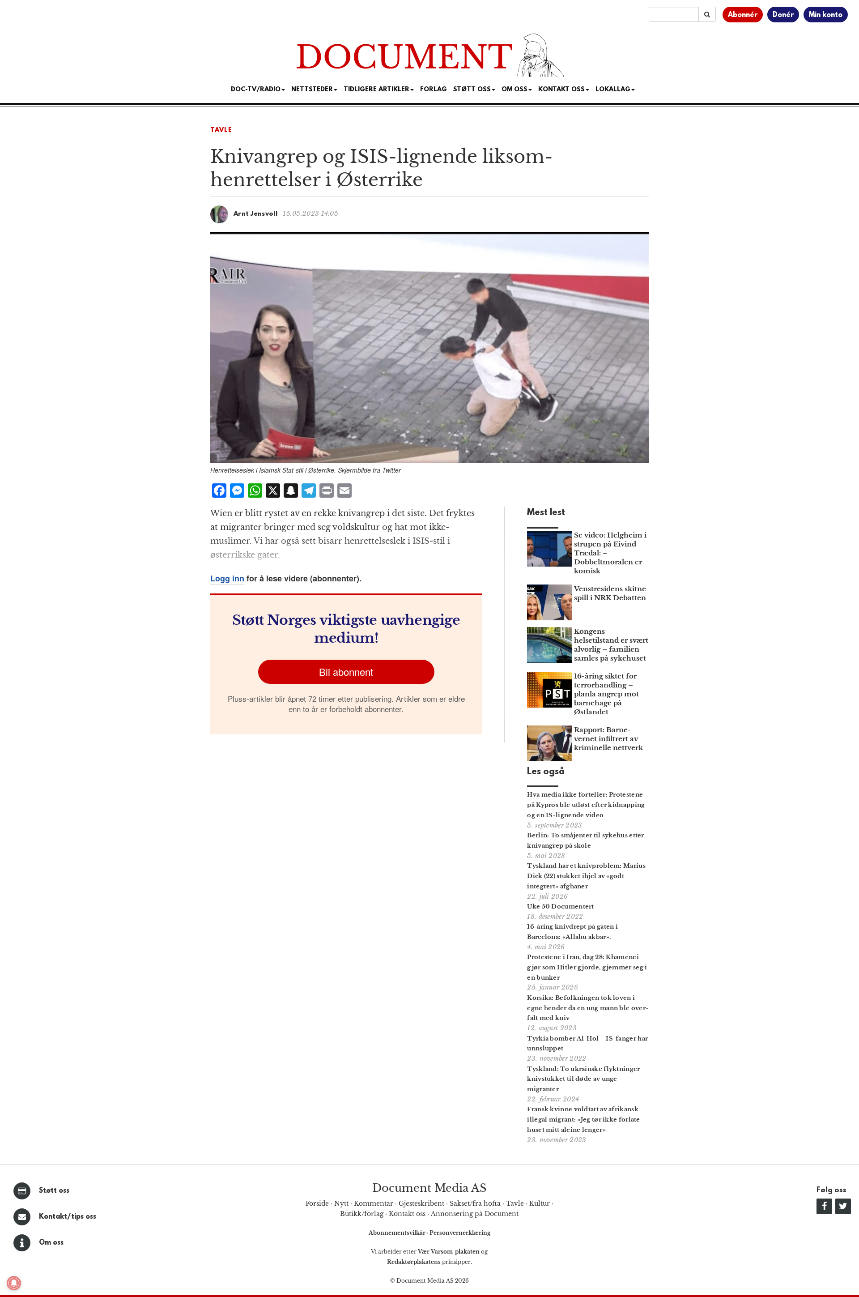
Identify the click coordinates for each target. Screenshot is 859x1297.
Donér (783, 15)
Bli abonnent (346, 671)
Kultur (539, 1203)
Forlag (433, 90)
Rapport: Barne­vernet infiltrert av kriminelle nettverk (608, 738)
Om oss (51, 1243)
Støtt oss (54, 1191)
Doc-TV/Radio (256, 90)
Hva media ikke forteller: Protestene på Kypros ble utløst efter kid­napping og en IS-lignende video (586, 805)
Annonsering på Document (475, 1214)
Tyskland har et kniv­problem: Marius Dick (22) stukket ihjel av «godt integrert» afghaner (586, 876)
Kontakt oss (561, 90)
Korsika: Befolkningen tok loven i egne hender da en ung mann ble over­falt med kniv (587, 1008)
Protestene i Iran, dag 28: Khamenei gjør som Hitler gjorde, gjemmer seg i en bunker (587, 967)
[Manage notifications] (14, 1283)
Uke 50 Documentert (560, 906)
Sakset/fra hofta (475, 1203)
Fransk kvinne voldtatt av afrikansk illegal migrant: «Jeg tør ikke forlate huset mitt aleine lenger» (583, 1119)
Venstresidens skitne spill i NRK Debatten (610, 593)
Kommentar (373, 1203)
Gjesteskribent (421, 1203)
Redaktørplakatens (414, 1262)
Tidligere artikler (376, 90)
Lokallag (612, 90)
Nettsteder (312, 90)
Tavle (221, 130)
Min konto (825, 15)
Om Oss (514, 90)
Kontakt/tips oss (67, 1217)
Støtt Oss (472, 90)
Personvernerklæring (460, 1232)
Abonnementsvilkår (398, 1232)
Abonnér (742, 15)
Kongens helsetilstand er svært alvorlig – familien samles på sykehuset (611, 644)
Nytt (341, 1203)
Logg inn (227, 578)
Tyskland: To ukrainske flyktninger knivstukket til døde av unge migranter (583, 1079)
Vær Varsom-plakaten (449, 1251)
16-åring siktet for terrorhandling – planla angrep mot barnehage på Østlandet (606, 694)
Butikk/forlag (361, 1214)
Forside (317, 1203)
